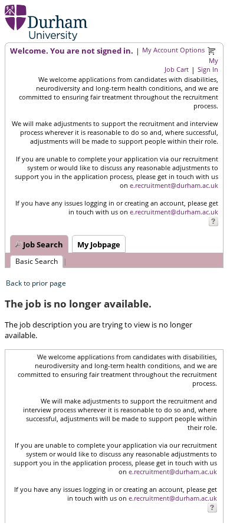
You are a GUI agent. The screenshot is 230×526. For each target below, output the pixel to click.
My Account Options (173, 49)
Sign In (208, 69)
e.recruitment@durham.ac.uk (174, 185)
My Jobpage (98, 244)
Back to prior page (36, 283)
